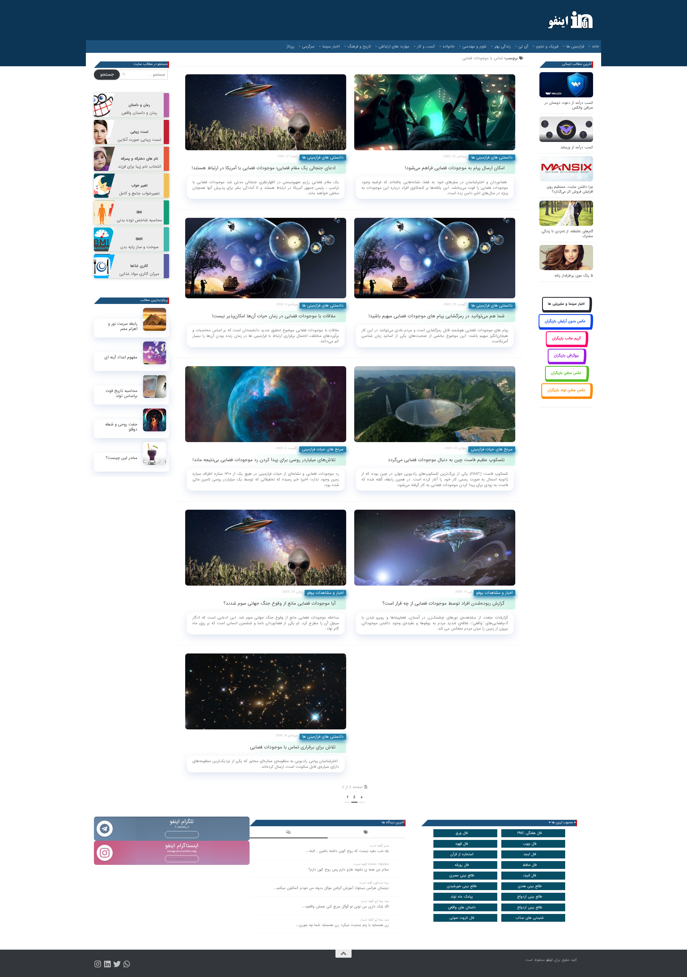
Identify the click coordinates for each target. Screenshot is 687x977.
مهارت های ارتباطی (394, 46)
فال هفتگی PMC (529, 833)
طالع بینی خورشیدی (462, 886)
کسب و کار (426, 46)
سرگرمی (308, 46)
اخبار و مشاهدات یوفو (325, 593)
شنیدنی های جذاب (530, 918)
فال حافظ (529, 865)
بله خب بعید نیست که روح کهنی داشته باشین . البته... (347, 851)
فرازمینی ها (575, 46)
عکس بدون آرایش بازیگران (565, 321)
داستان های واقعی (462, 907)
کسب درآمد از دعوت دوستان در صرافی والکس (569, 105)
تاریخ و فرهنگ (359, 46)
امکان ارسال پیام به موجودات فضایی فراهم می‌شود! (455, 168)
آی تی (523, 46)
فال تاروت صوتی (462, 918)
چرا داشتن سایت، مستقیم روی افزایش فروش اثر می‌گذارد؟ (570, 189)
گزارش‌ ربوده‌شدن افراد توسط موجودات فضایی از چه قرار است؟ (443, 603)
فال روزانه (462, 865)
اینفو (549, 960)
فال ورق (462, 833)
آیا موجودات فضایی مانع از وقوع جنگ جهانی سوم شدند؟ (279, 603)
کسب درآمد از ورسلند (576, 147)
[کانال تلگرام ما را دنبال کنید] (126, 964)
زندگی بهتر (502, 46)
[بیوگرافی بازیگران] (566, 362)
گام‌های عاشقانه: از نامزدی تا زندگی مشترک (567, 234)
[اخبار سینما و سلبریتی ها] (566, 310)
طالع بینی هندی (530, 886)
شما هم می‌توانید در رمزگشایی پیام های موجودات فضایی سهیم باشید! (436, 316)
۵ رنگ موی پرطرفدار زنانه (573, 275)
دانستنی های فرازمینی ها (323, 157)
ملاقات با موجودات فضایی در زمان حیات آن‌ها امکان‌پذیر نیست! (273, 316)
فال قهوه (461, 844)
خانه (595, 46)
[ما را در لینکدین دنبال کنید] (107, 964)
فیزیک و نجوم (547, 46)
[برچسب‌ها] (366, 833)
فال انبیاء (529, 875)
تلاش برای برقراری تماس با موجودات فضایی (292, 747)
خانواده (449, 46)
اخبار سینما (331, 46)
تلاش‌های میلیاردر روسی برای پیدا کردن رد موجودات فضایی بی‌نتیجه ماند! (263, 460)
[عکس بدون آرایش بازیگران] (565, 327)
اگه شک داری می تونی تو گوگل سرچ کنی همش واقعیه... (345, 906)
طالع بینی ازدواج (529, 896)
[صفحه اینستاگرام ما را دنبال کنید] (97, 964)
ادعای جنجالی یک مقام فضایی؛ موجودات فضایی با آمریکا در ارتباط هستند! (263, 168)
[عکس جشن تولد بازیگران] (566, 396)
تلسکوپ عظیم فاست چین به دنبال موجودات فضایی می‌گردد (446, 460)
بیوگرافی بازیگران (566, 355)
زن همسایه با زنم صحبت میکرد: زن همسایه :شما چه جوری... (342, 925)
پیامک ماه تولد (462, 896)
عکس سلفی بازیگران (566, 373)
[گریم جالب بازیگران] (566, 344)
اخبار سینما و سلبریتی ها (566, 304)
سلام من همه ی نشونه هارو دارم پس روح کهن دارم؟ (348, 869)
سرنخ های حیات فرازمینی (323, 449)
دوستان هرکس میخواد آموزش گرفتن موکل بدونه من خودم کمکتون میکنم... (331, 888)
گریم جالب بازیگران (566, 338)
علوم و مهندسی (474, 46)
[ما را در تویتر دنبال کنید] (117, 964)
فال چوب (529, 844)
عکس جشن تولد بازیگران (566, 390)
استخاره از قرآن (461, 854)
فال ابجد (529, 854)
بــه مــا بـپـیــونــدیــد (181, 834)
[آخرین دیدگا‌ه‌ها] (288, 833)
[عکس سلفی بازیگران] (566, 379)
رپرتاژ (290, 46)
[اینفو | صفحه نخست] (569, 20)
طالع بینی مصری (461, 875)
